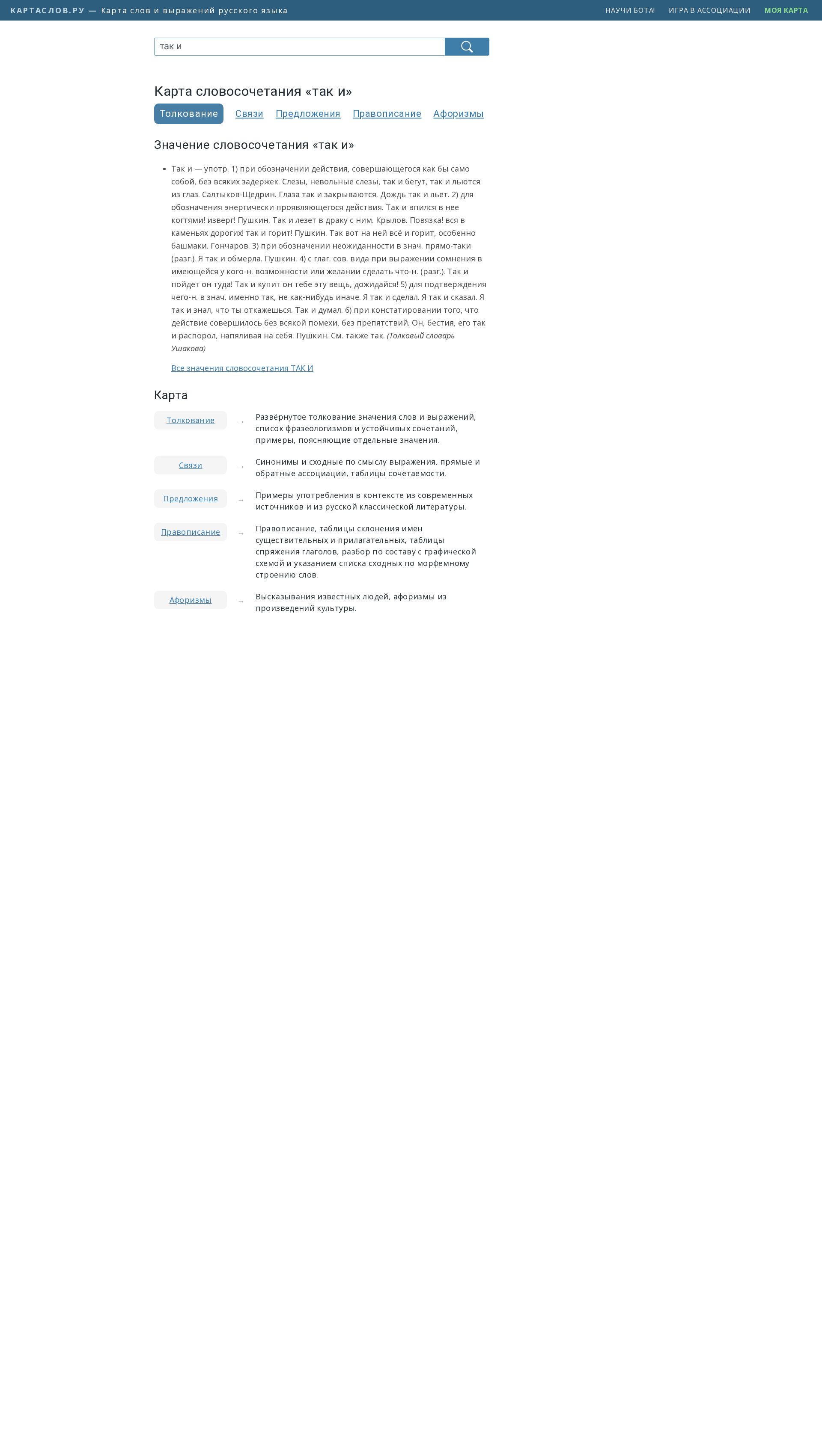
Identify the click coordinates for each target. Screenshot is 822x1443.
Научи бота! (630, 10)
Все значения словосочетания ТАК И (242, 368)
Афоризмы (458, 113)
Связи (249, 113)
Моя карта (786, 10)
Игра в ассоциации (710, 10)
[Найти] (467, 46)
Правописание (387, 113)
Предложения (308, 113)
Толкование (191, 420)
